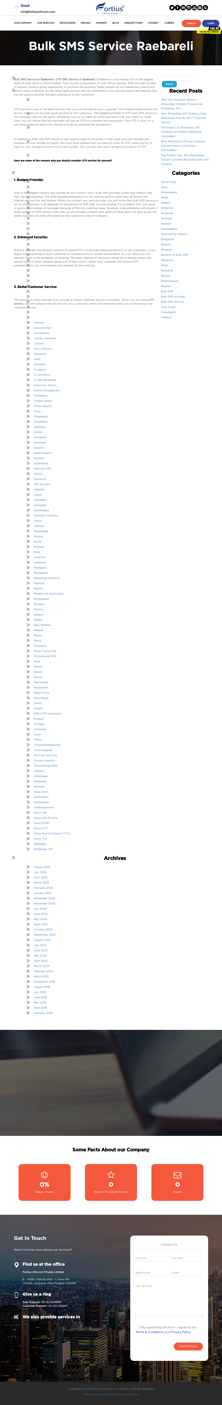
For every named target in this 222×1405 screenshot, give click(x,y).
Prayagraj (40, 645)
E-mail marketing (45, 379)
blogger (200, 7)
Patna (37, 640)
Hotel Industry (43, 452)
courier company (45, 338)
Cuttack (39, 343)
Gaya (37, 411)
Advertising (168, 181)
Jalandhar (40, 499)
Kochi (37, 541)
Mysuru (38, 609)
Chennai (39, 322)
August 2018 (42, 986)
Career (169, 23)
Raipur (38, 666)
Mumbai (39, 604)
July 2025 (40, 872)
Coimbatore (41, 333)
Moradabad (41, 598)
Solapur (39, 718)
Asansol (166, 223)
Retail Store (41, 692)
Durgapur (40, 369)
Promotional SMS (45, 656)
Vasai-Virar (41, 791)
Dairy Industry (43, 348)
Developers (67, 23)
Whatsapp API (43, 849)
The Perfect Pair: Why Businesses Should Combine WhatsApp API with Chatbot (185, 159)
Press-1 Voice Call (45, 651)
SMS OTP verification (48, 713)
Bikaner (166, 286)
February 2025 (43, 887)
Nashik (38, 619)
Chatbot (166, 317)
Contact (153, 23)
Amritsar (166, 218)
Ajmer (165, 197)
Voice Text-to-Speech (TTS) (52, 833)
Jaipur (38, 494)
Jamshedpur (42, 510)
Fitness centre (43, 400)
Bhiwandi (167, 270)
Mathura (39, 583)
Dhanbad (40, 364)
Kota (37, 551)
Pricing (85, 23)
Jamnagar (40, 505)
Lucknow (40, 557)
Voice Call (40, 812)
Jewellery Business (46, 515)
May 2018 (40, 1002)
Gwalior (39, 447)
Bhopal (165, 275)
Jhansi (38, 520)
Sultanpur (40, 729)
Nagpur (39, 614)
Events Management (47, 390)
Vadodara (40, 781)
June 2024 (41, 913)
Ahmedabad (169, 192)
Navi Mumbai (42, 624)
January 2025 (43, 893)
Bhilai (164, 265)
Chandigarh (168, 312)
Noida (38, 635)
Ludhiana (40, 562)
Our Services (45, 23)
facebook (177, 7)
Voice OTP (41, 828)
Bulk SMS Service (172, 301)
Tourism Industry (44, 760)
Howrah (39, 458)
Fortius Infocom (110, 7)
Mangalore (41, 572)
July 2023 (40, 945)
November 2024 (44, 903)
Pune (37, 661)
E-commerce (42, 374)
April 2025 (41, 877)
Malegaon (40, 567)
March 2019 (41, 976)
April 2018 (40, 1007)
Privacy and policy (126, 1394)
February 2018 (43, 1012)
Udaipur (39, 770)
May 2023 (40, 955)
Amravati (167, 213)
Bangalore (167, 239)
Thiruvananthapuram (47, 744)
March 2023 (41, 966)
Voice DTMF (42, 823)
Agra (164, 187)
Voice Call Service (45, 817)
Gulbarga (40, 426)
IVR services (42, 484)
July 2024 (40, 908)
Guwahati (40, 442)
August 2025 (42, 866)
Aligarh (165, 202)
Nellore (38, 630)
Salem (38, 703)
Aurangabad (169, 228)
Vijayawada (41, 802)
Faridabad (40, 395)
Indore (38, 473)
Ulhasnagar (41, 776)
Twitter (172, 7)
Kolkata (39, 546)
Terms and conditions (98, 1394)
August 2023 (42, 939)
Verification (41, 796)
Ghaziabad (41, 416)
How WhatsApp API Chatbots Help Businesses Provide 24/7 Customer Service (183, 118)
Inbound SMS (42, 468)
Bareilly (166, 244)
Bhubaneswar (169, 280)
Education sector (45, 385)
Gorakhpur (41, 421)
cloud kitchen (43, 327)
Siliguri (38, 708)
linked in (183, 7)
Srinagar (39, 723)
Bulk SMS (167, 291)
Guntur (38, 432)
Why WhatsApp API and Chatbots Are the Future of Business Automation (183, 146)
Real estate (41, 682)
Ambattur (167, 207)
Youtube (194, 7)
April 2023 (41, 960)
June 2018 (40, 997)
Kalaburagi (41, 531)
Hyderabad (41, 463)
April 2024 (41, 924)
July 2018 (40, 992)
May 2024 (40, 919)
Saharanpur (41, 697)
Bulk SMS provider (173, 296)
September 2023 (45, 934)
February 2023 (43, 971)
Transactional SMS (46, 765)
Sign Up (191, 23)
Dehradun (40, 353)
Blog (115, 23)
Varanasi (39, 786)
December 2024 (44, 898)
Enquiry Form (133, 23)
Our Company (23, 23)
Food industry (43, 406)
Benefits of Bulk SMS (174, 254)
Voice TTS (40, 838)
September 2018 (44, 981)
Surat (37, 734)
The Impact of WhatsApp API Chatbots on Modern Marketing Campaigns (181, 132)
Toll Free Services (45, 755)
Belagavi (166, 249)
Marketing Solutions (47, 578)
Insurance (40, 478)
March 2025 (41, 882)
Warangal (40, 843)
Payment (101, 23)
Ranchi (38, 677)
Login (210, 23)
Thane (38, 739)
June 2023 (40, 950)
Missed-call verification (49, 593)
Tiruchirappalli (43, 750)
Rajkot (38, 671)
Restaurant (41, 687)
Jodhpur (39, 525)
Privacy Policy (180, 1332)
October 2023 (43, 929)
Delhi (37, 359)
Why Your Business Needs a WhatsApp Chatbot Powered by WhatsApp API (182, 104)
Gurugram (40, 437)
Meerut (38, 588)
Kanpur (38, 536)
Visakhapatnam (44, 807)
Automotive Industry (174, 233)
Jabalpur (39, 489)
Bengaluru (167, 260)
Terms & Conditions (149, 1332)
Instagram (188, 7)
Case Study (168, 306)
